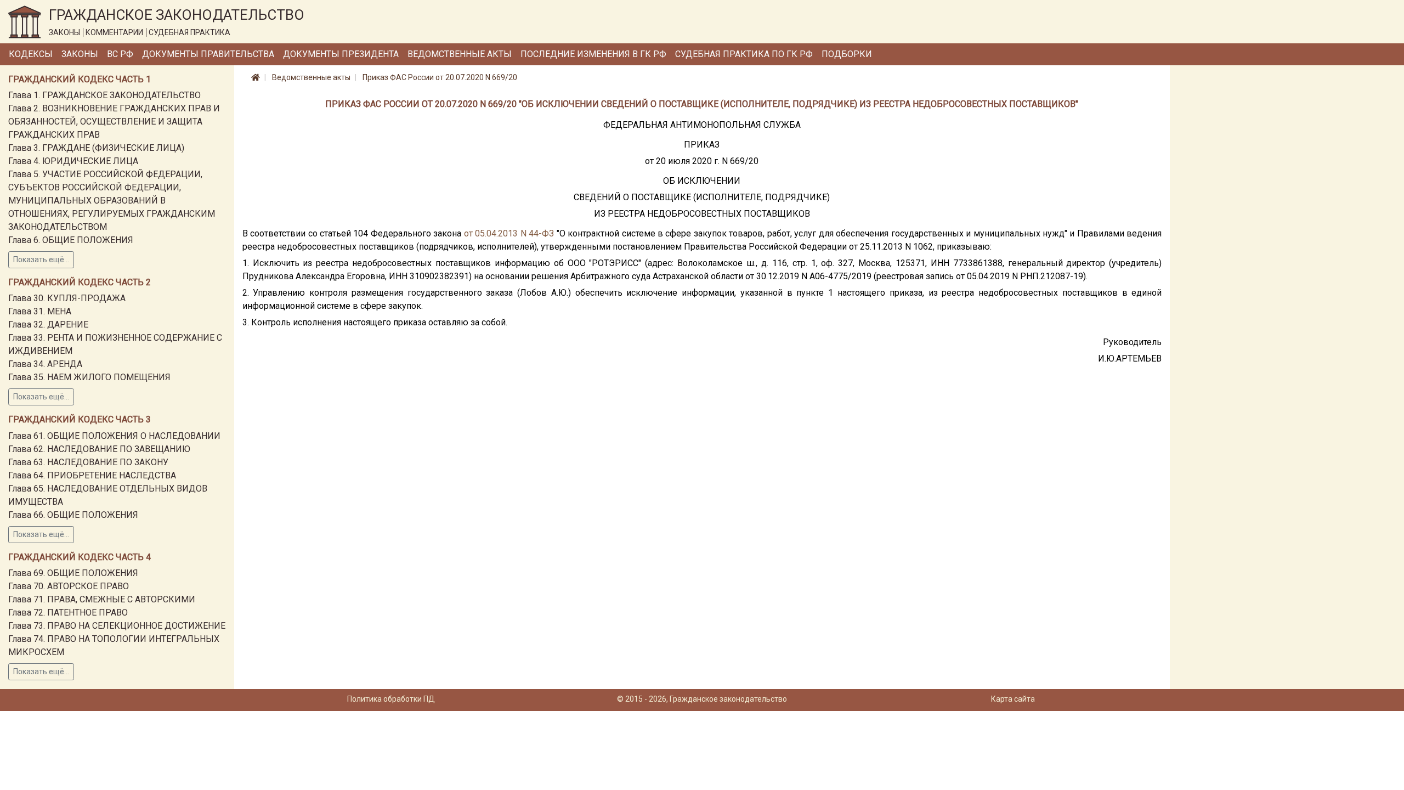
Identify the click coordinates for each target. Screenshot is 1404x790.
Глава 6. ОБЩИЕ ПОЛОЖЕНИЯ (70, 240)
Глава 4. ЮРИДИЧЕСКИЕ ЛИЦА (73, 161)
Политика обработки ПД (391, 699)
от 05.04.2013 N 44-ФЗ (509, 233)
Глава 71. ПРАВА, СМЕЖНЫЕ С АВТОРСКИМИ (101, 599)
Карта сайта (1013, 699)
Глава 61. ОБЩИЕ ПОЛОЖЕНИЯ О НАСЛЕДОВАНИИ (114, 436)
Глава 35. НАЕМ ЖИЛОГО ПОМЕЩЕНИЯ (89, 377)
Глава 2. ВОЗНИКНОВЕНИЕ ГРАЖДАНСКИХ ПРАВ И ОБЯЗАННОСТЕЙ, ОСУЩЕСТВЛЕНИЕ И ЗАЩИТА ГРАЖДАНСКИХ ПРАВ (114, 121)
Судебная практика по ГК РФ (744, 54)
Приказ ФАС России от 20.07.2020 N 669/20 (440, 77)
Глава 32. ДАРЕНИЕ (48, 324)
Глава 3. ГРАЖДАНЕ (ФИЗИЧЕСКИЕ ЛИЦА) (96, 148)
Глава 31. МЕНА (39, 311)
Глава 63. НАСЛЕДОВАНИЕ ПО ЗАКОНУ (88, 462)
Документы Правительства (208, 54)
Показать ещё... (41, 259)
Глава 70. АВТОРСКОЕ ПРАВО (68, 586)
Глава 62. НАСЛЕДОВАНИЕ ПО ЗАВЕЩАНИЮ (99, 449)
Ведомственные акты (459, 54)
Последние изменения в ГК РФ (593, 54)
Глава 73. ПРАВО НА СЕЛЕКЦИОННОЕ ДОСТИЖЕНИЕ (116, 625)
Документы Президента (341, 54)
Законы (79, 54)
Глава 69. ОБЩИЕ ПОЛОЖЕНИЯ (73, 573)
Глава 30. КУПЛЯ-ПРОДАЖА (67, 298)
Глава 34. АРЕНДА (45, 364)
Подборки (847, 54)
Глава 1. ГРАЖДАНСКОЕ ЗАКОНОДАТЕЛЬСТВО (104, 95)
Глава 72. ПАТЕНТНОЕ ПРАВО (68, 612)
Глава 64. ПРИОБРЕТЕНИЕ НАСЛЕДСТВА (92, 475)
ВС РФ (120, 54)
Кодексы (31, 54)
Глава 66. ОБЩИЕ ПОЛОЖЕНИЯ (73, 515)
